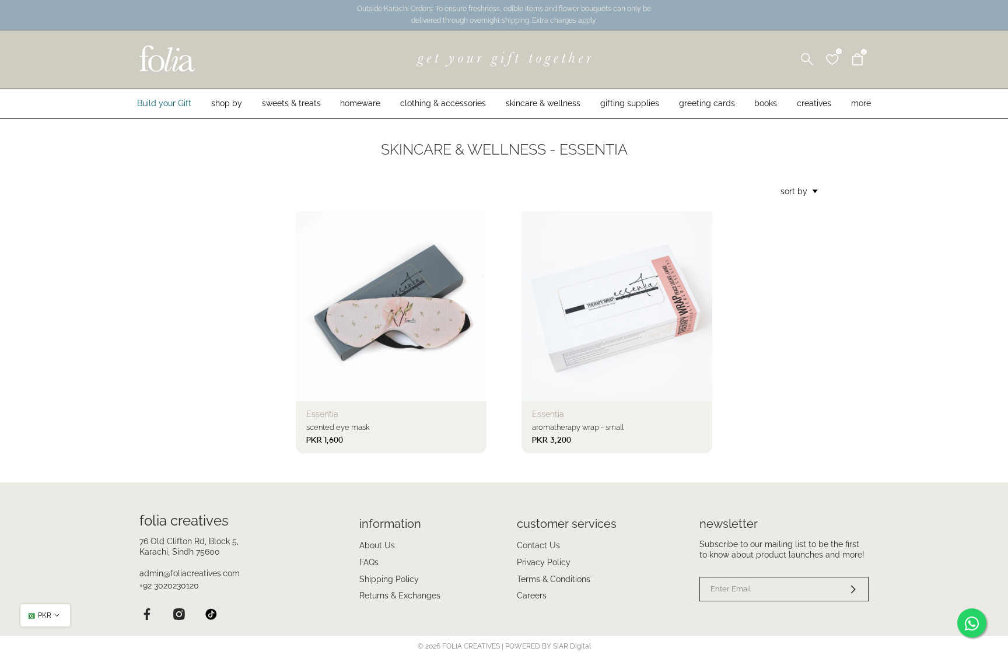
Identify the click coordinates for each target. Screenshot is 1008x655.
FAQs (369, 562)
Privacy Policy (543, 562)
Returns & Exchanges (399, 595)
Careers (532, 595)
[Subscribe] (846, 589)
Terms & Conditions (553, 579)
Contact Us (538, 545)
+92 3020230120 (169, 585)
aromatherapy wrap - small (578, 427)
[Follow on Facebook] (146, 614)
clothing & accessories (443, 103)
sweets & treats (291, 103)
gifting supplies (629, 103)
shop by (226, 103)
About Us (377, 545)
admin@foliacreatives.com (189, 573)
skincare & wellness (543, 103)
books (765, 103)
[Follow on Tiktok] (211, 614)
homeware (360, 103)
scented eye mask (338, 427)
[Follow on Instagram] (179, 614)
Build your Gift (164, 103)
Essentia (322, 414)
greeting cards (707, 103)
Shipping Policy (389, 579)
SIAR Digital (572, 646)
